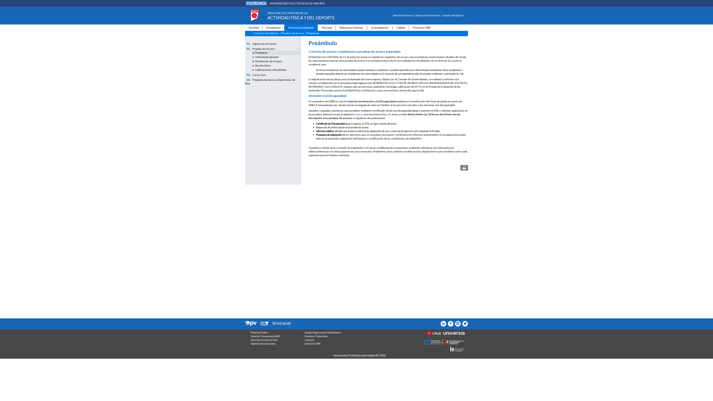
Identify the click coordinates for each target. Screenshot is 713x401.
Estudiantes (273, 27)
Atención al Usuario (403, 15)
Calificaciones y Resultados (271, 69)
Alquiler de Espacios (453, 15)
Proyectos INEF (422, 27)
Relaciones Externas (351, 27)
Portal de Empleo (259, 332)
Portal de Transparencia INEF (265, 336)
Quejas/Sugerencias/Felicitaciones (323, 332)
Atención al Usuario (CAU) (264, 340)
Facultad (254, 27)
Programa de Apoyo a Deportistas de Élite (270, 81)
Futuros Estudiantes (301, 27)
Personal (327, 27)
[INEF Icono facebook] (449, 324)
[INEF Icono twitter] (464, 324)
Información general (266, 56)
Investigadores (380, 27)
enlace (358, 114)
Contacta (309, 340)
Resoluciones (263, 65)
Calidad (400, 27)
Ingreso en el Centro (262, 43)
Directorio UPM (312, 343)
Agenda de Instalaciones (427, 15)
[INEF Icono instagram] (457, 324)
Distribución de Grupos (268, 61)
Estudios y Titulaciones (316, 336)
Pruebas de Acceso (293, 33)
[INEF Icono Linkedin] (442, 324)
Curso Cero (256, 74)
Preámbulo (261, 52)
